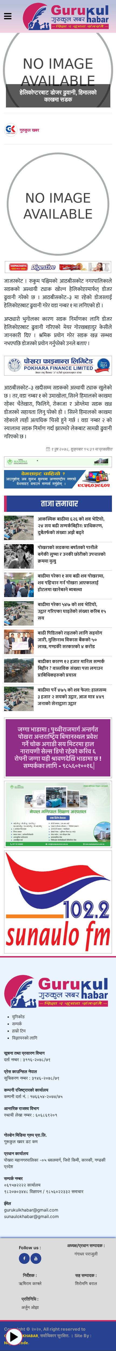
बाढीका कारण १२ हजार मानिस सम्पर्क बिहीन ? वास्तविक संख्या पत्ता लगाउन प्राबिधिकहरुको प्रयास (71, 668)
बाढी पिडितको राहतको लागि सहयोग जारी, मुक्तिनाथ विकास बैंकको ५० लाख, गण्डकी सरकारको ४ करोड (70, 640)
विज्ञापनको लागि (24, 1038)
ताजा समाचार (59, 503)
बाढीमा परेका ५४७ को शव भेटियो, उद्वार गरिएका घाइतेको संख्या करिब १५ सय (72, 611)
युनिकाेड (18, 1017)
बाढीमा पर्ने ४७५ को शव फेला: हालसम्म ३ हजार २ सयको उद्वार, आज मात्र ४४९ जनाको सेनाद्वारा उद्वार (72, 697)
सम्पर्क (17, 1024)
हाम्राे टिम (19, 1031)
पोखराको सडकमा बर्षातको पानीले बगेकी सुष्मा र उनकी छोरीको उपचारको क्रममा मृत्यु (71, 554)
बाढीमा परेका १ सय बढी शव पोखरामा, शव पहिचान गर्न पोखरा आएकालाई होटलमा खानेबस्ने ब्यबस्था (71, 583)
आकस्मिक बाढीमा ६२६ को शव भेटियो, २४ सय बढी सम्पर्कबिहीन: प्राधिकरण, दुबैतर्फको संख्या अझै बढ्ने (71, 526)
